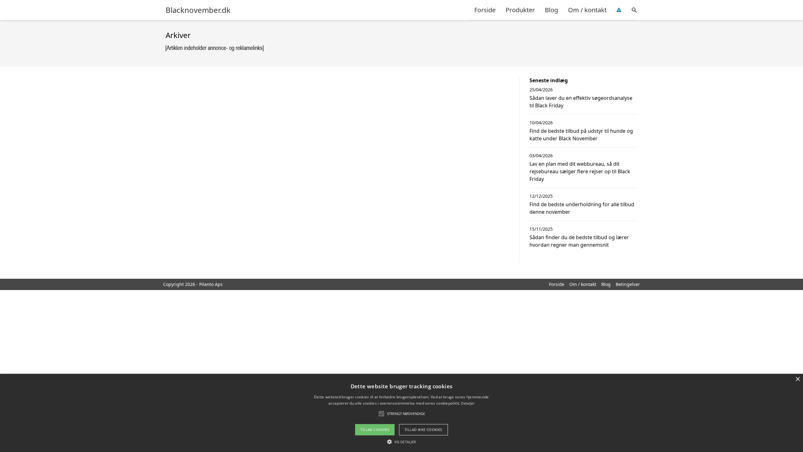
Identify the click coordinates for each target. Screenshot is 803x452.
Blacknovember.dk (198, 10)
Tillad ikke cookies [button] (423, 429)
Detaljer (467, 403)
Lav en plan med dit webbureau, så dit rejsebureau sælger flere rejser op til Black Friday (579, 171)
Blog (551, 10)
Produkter (520, 10)
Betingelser (628, 284)
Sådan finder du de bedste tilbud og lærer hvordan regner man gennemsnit (579, 241)
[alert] (401, 413)
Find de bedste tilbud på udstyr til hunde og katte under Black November (581, 134)
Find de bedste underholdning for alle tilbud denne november (581, 208)
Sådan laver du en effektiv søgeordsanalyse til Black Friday (580, 101)
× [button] (797, 379)
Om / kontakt (587, 10)
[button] (401, 442)
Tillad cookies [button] (374, 429)
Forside (485, 10)
